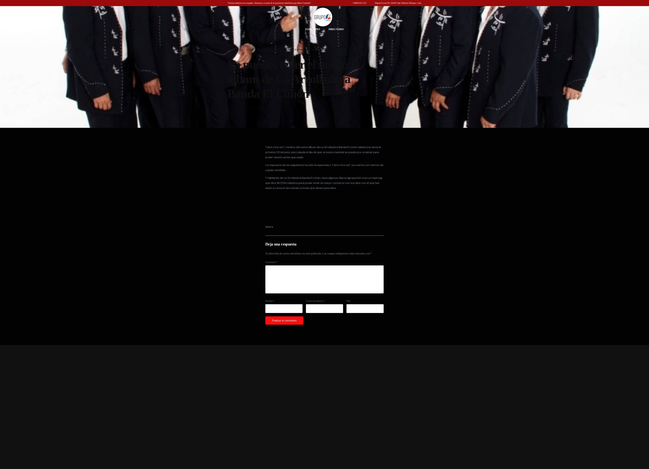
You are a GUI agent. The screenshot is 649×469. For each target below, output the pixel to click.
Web (348, 301)
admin (230, 108)
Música (260, 108)
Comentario (271, 262)
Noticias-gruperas (275, 108)
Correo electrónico (315, 301)
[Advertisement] (324, 406)
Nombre (269, 301)
